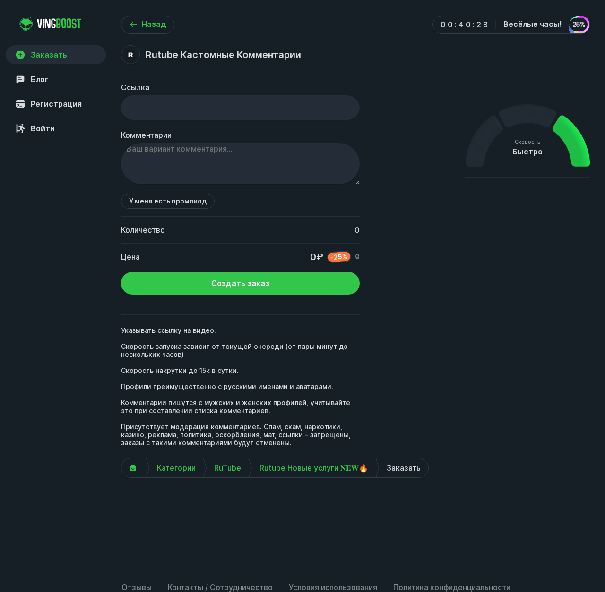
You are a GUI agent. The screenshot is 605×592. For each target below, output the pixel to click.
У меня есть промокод (168, 201)
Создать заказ (240, 283)
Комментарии (146, 135)
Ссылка (135, 87)
